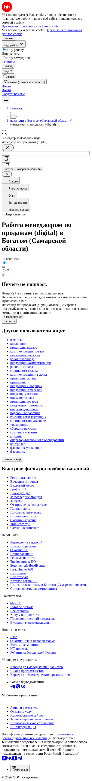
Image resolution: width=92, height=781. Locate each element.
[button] (6, 86)
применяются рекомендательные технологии (37, 736)
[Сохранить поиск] (6, 159)
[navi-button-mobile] (6, 99)
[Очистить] (8, 147)
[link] (9, 76)
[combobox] (21, 138)
